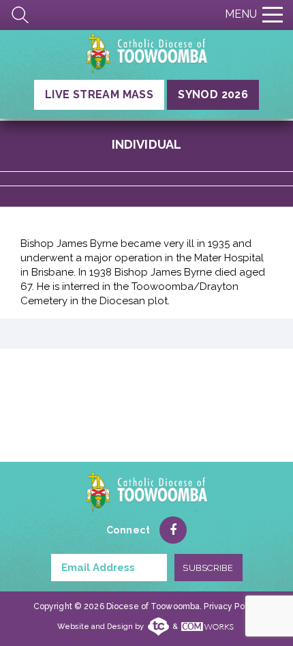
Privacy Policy (231, 606)
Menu (241, 14)
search (20, 15)
